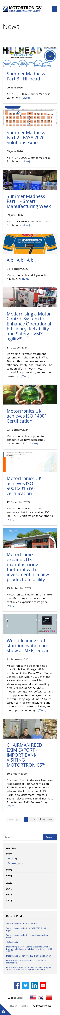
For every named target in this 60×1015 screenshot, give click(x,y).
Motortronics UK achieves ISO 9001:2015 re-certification (24, 485)
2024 (9, 870)
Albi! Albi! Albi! (21, 260)
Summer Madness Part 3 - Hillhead (26, 76)
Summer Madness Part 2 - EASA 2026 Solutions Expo (26, 137)
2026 (14, 858)
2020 (9, 882)
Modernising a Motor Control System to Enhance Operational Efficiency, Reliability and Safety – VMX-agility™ (29, 326)
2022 (9, 876)
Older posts (45, 819)
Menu (54, 9)
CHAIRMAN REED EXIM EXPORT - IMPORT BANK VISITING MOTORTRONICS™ (26, 755)
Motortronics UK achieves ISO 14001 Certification (27, 416)
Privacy (13, 1005)
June (10, 858)
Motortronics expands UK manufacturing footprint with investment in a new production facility (28, 566)
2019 (9, 889)
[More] (25, 97)
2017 (9, 901)
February (13, 863)
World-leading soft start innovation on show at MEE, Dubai (27, 645)
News (11, 26)
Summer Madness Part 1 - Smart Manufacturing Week (29, 201)
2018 (9, 895)
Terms (24, 1005)
